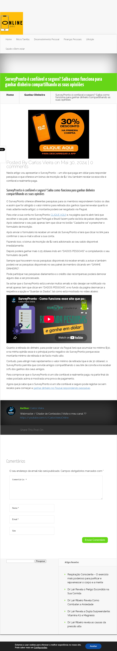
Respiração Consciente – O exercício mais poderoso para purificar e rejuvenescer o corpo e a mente (87, 578)
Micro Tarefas (23, 39)
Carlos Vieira (40, 162)
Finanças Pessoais (73, 39)
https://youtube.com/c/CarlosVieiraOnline (44, 417)
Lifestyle (90, 39)
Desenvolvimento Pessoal (46, 39)
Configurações (40, 647)
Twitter (60, 430)
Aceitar (93, 646)
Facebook (54, 430)
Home (9, 39)
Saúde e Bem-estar (15, 48)
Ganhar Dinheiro (34, 95)
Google (48, 430)
